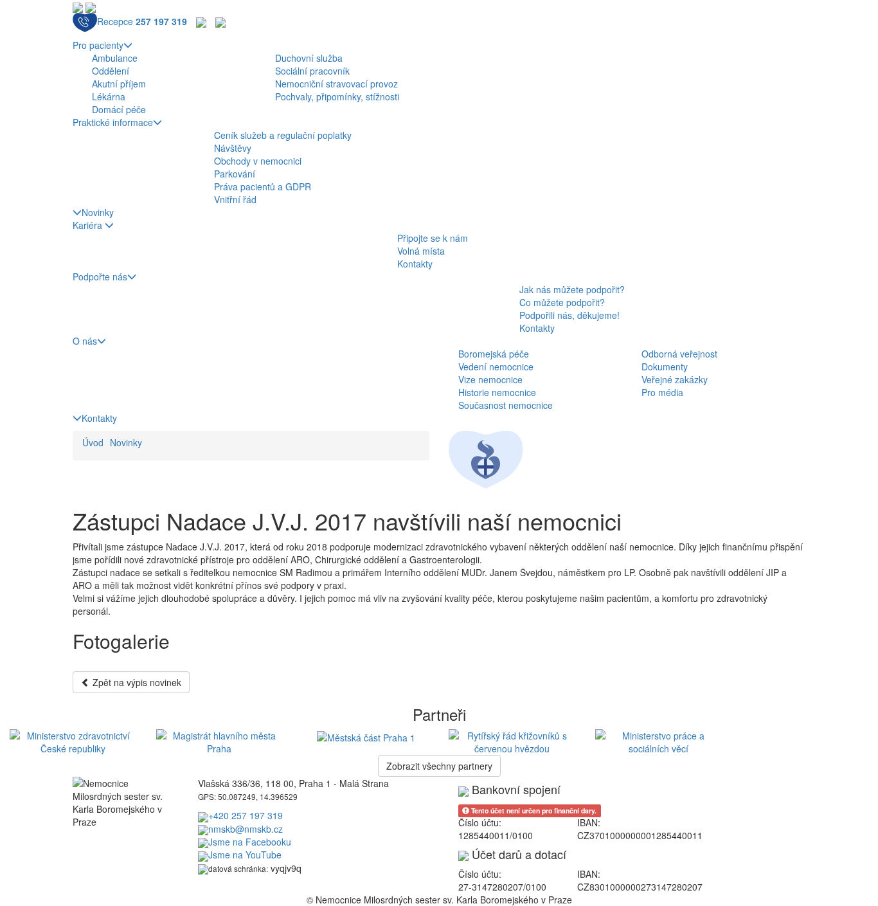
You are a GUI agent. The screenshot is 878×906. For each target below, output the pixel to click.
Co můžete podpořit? (562, 302)
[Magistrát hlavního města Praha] (219, 740)
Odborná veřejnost (679, 353)
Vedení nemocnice (495, 366)
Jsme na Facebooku (249, 841)
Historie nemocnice (497, 392)
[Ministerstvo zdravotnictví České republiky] (73, 740)
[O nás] (486, 458)
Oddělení (110, 70)
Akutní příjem (119, 83)
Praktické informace (113, 122)
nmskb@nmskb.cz (245, 828)
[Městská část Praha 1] (366, 735)
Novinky (98, 212)
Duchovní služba (309, 57)
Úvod (92, 442)
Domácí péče (119, 109)
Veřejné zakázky (674, 379)
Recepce (142, 21)
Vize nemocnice (490, 379)
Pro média (662, 392)
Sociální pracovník (312, 70)
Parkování (234, 173)
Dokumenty (664, 366)
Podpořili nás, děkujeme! (569, 315)
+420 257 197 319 (245, 815)
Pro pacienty (98, 45)
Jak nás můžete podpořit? (572, 289)
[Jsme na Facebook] (201, 21)
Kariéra (89, 225)
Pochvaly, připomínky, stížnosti (337, 96)
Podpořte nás (100, 276)
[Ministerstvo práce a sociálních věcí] (658, 740)
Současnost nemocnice (505, 405)
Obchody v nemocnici (257, 160)
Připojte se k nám (432, 237)
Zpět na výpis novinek (135, 682)
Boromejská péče (493, 353)
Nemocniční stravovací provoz (336, 83)
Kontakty (415, 263)
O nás (85, 340)
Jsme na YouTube (245, 854)
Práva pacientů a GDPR (262, 186)
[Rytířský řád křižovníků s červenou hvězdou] (512, 740)
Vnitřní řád (235, 199)
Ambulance (115, 57)
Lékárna (108, 96)
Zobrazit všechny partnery (439, 765)
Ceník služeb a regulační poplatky (283, 135)
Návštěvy (232, 147)
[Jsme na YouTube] (220, 21)
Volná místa (421, 250)
